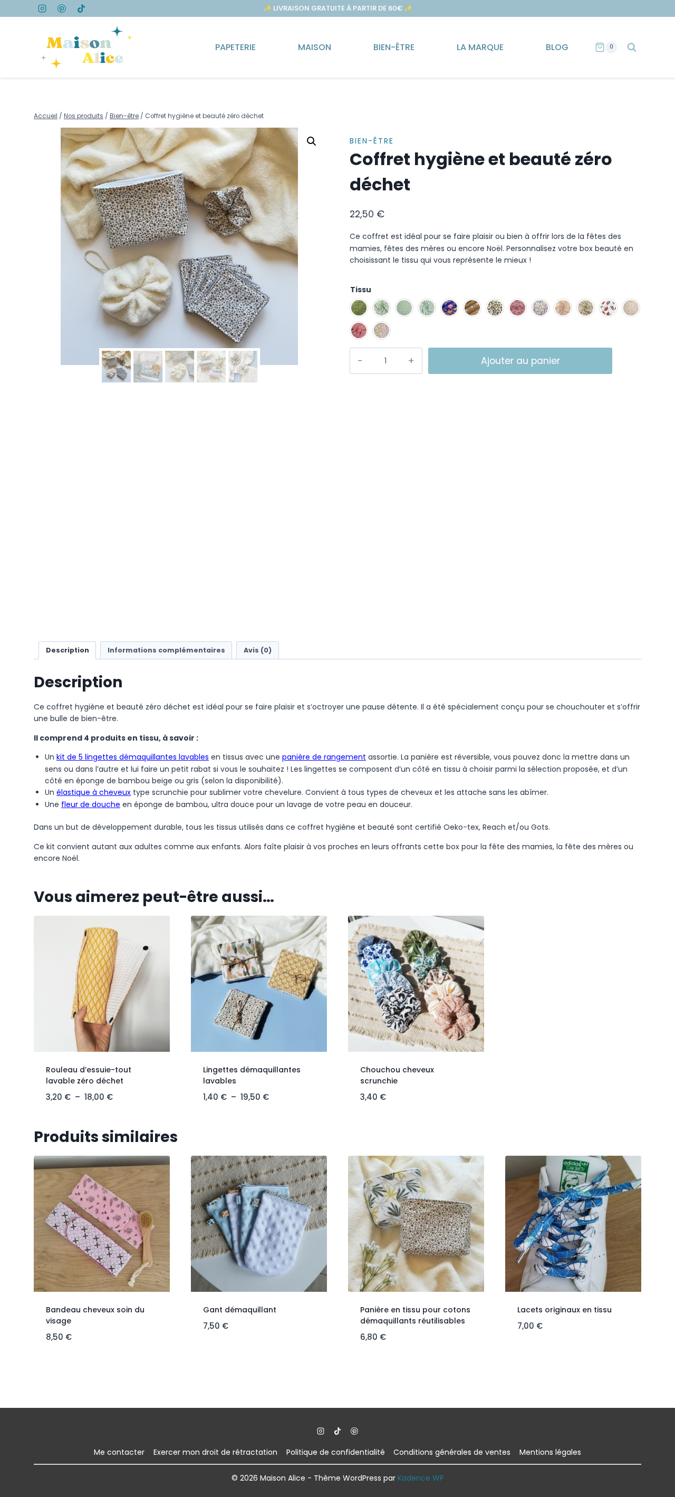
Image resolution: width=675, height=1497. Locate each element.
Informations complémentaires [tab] (166, 650)
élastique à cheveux (93, 792)
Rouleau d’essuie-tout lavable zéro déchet (88, 1075)
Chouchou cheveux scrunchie (397, 1075)
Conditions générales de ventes (451, 1452)
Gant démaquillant (239, 1309)
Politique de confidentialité (335, 1452)
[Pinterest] (61, 8)
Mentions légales (550, 1452)
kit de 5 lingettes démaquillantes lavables (132, 757)
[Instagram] (42, 8)
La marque (480, 47)
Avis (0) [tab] (258, 650)
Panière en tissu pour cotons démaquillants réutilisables (415, 1315)
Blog (557, 47)
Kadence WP (421, 1478)
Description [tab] (67, 650)
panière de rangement (324, 757)
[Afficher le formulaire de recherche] (631, 47)
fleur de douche (90, 804)
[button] (311, 141)
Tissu (360, 289)
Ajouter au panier (520, 360)
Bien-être (393, 47)
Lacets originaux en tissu (564, 1309)
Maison (314, 47)
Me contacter (119, 1452)
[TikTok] (81, 8)
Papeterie (235, 47)
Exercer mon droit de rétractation (215, 1452)
